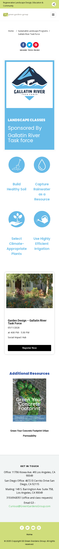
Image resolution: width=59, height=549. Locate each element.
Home (11, 31)
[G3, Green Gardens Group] (15, 14)
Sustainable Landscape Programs (33, 31)
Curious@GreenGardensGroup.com (29, 506)
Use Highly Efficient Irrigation (42, 243)
